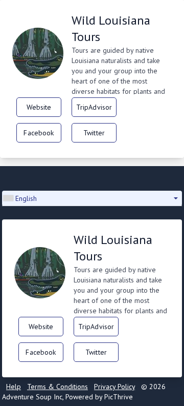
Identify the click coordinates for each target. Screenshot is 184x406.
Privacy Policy (114, 386)
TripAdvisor (94, 107)
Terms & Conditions (57, 386)
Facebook (39, 132)
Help (13, 386)
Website (39, 107)
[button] (92, 198)
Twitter (94, 132)
